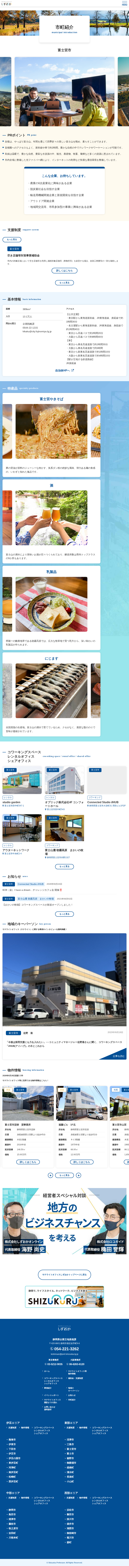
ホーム (47, 1371)
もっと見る (12, 239)
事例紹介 (48, 1388)
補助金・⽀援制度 (75, 1378)
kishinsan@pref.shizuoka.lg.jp (64, 1354)
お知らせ (72, 1395)
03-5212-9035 (54, 1364)
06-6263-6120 (76, 1364)
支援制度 (12, 1427)
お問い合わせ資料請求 (49, 1408)
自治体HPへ (62, 370)
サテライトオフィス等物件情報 (77, 1372)
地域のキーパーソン (73, 1389)
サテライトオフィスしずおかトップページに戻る (64, 1274)
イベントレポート (51, 1395)
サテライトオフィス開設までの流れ (52, 1401)
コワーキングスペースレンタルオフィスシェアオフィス (53, 1380)
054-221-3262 (66, 1349)
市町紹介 (72, 1400)
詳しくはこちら (64, 270)
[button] (50, 1175)
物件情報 (25, 1427)
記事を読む (119, 1056)
